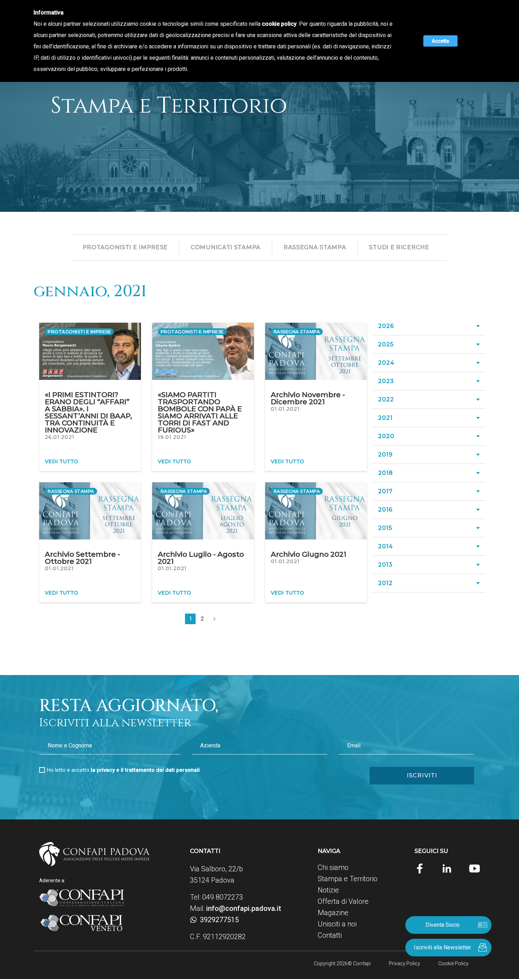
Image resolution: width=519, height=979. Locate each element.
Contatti (330, 935)
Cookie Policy (453, 963)
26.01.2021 (59, 437)
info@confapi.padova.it (243, 908)
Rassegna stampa (315, 247)
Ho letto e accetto (123, 770)
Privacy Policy (404, 963)
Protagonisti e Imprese (125, 247)
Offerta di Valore (343, 901)
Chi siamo (333, 867)
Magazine (333, 912)
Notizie (328, 890)
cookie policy (279, 23)
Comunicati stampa (226, 247)
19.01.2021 (172, 437)
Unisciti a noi (337, 924)
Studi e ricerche (399, 247)
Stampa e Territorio (347, 878)
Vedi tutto (61, 461)
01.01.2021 (285, 409)
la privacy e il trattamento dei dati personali (145, 770)
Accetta (440, 41)
